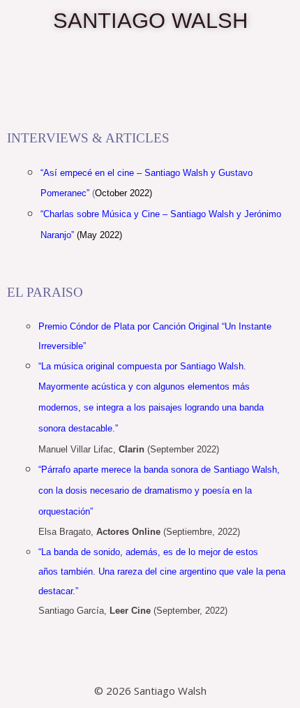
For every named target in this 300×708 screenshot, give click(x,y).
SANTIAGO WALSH (150, 20)
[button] (150, 98)
